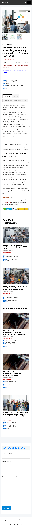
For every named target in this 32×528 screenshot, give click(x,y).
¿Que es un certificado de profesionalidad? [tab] (15, 100)
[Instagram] (21, 524)
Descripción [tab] (7, 96)
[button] (25, 3)
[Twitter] (17, 524)
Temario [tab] (16, 96)
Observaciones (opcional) (9, 476)
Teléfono (4, 469)
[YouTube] (14, 524)
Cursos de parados (7, 44)
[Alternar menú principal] (29, 2)
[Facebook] (10, 524)
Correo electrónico (7, 461)
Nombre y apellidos (7, 453)
